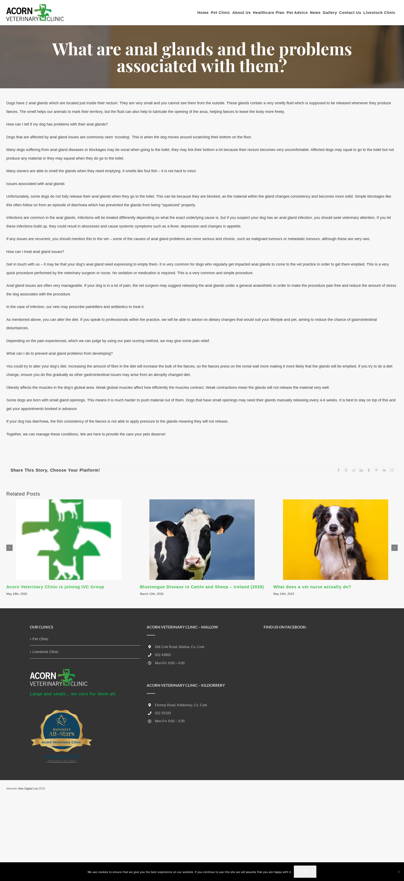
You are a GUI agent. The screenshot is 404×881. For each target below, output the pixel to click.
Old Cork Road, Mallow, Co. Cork (179, 647)
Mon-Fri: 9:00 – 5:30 (170, 721)
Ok (305, 871)
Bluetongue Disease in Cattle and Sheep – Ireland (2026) (202, 587)
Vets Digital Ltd (28, 788)
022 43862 (163, 655)
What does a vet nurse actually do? (312, 587)
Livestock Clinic (45, 652)
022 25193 (163, 713)
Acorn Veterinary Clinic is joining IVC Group (55, 587)
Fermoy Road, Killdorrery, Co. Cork (181, 705)
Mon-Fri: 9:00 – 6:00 (170, 663)
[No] (399, 872)
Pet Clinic (40, 639)
